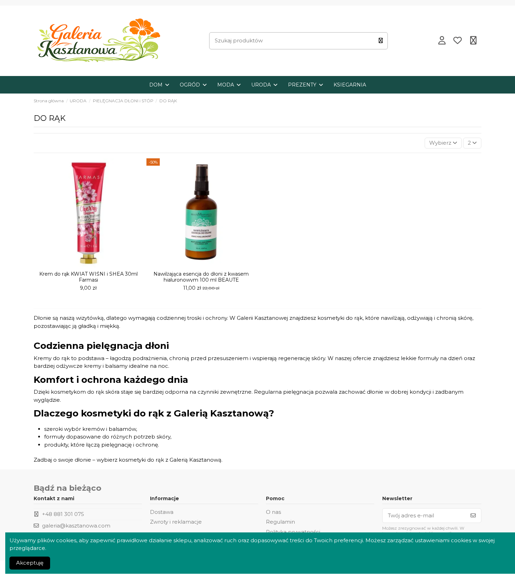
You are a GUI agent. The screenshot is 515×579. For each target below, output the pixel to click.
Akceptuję (29, 562)
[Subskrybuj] (473, 516)
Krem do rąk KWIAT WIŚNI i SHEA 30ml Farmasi (88, 277)
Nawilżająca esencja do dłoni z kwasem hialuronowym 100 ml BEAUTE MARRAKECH (201, 280)
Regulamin (280, 521)
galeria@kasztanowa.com (76, 525)
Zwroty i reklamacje (176, 521)
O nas (273, 512)
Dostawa (161, 512)
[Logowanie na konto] (442, 41)
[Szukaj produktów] (380, 40)
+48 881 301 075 (63, 514)
